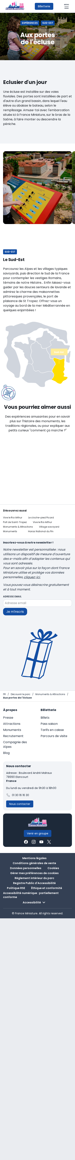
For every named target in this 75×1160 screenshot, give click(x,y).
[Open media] (37, 187)
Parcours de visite (54, 736)
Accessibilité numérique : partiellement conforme (31, 895)
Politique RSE (16, 888)
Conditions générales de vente (34, 863)
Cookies (53, 868)
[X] (49, 842)
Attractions (11, 724)
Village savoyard (49, 526)
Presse (8, 717)
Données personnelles (25, 868)
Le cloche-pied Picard (41, 517)
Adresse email (12, 596)
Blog (6, 753)
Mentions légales (34, 858)
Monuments (10, 531)
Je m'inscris (15, 611)
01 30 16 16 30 (20, 795)
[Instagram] (34, 842)
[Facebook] (26, 842)
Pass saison (49, 724)
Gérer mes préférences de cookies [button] (34, 873)
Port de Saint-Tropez (15, 522)
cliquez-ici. (32, 577)
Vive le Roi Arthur (12, 517)
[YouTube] (41, 842)
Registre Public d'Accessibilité (34, 883)
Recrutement (13, 736)
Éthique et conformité (46, 888)
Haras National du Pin (40, 531)
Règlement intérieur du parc (34, 878)
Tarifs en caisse (52, 730)
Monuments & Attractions (18, 526)
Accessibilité (32, 902)
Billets (45, 717)
